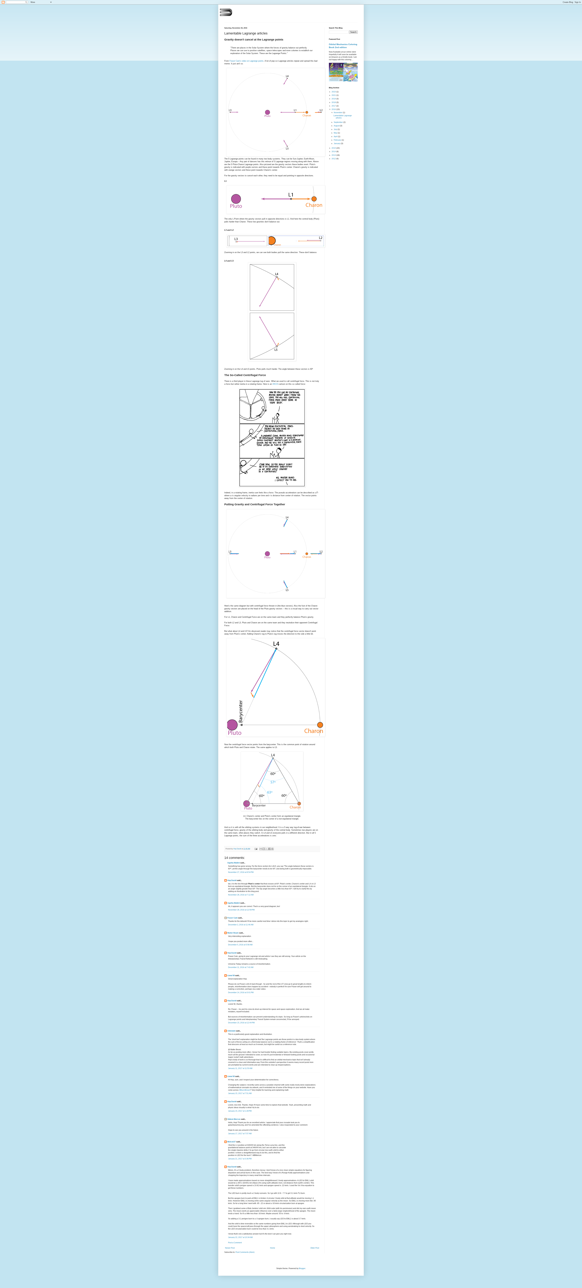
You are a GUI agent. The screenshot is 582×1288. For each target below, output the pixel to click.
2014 (334, 151)
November (338, 112)
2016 (334, 109)
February (338, 140)
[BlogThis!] (263, 848)
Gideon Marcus (233, 1119)
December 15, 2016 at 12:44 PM (241, 1023)
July (336, 129)
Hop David (231, 880)
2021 (334, 95)
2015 (334, 148)
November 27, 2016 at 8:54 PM (241, 872)
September (338, 122)
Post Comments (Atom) (245, 1252)
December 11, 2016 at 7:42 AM (240, 967)
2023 (334, 92)
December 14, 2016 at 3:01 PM (241, 992)
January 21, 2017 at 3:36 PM (240, 1159)
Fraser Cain (232, 918)
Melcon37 (231, 1142)
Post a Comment (235, 1243)
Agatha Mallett (233, 863)
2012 (334, 159)
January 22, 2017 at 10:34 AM (240, 1237)
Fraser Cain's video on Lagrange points (246, 61)
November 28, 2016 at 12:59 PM (241, 910)
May (336, 133)
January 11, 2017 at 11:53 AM (240, 1068)
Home (272, 1248)
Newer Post (230, 1248)
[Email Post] (256, 849)
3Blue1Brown (244, 1090)
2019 (334, 99)
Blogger (302, 1268)
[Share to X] (266, 848)
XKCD (275, 384)
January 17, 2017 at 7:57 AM (240, 1134)
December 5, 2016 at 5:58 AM (240, 945)
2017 (334, 106)
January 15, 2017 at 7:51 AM (240, 1093)
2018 (334, 102)
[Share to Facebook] (269, 848)
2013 (334, 155)
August (337, 126)
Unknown (231, 1031)
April (336, 136)
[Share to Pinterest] (272, 848)
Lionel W (231, 975)
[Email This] (260, 848)
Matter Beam (233, 933)
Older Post (314, 1248)
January (337, 143)
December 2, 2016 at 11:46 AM (240, 925)
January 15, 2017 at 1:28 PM (240, 1111)
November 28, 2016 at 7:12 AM (241, 895)
